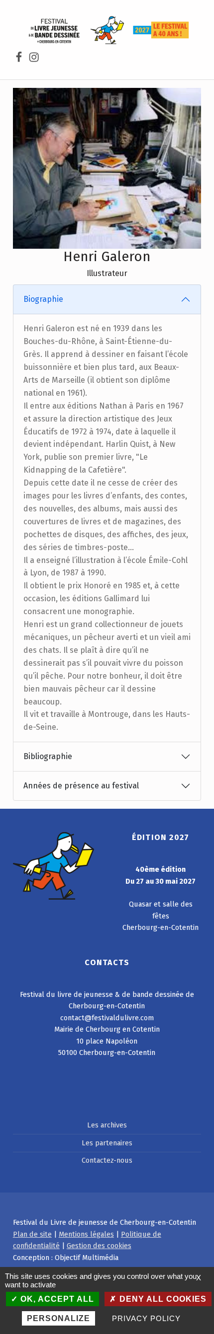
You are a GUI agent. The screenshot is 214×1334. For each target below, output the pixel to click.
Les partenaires (107, 1142)
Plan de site (32, 1234)
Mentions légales (86, 1234)
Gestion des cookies (99, 1245)
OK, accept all (56, 1299)
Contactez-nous (107, 1160)
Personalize (58, 1318)
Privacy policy (146, 1318)
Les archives (107, 1125)
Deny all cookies (162, 1299)
